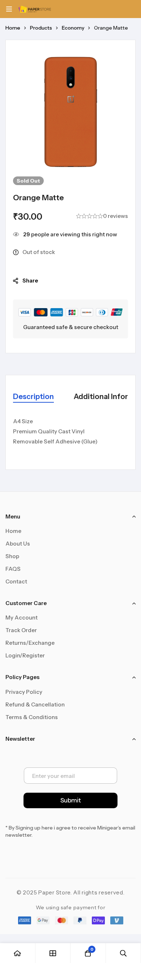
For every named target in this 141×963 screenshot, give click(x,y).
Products (41, 28)
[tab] (33, 397)
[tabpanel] (70, 435)
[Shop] (53, 953)
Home (12, 28)
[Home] (17, 953)
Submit (70, 800)
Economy (73, 28)
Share (30, 280)
